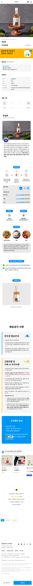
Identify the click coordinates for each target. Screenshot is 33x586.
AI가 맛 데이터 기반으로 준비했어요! (12, 452)
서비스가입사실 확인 (5, 573)
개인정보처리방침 (9, 550)
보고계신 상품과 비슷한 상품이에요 (13, 451)
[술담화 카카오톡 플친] (15, 496)
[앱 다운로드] (16, 54)
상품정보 (8, 520)
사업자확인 (23, 553)
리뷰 (2, 520)
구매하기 (22, 583)
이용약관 (3, 550)
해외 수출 (21, 550)
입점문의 (16, 550)
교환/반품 (14, 520)
